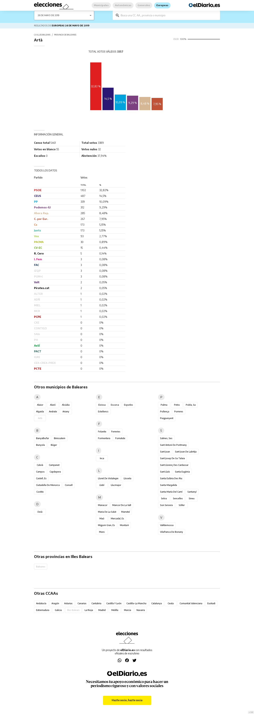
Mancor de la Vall (121, 505)
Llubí (101, 485)
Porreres (178, 411)
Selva (164, 498)
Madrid (102, 610)
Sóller (182, 505)
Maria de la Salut (107, 511)
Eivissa (102, 404)
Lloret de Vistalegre (108, 478)
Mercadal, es (117, 518)
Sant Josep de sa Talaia (172, 458)
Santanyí (192, 491)
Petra (177, 404)
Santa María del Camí (171, 491)
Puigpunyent (166, 418)
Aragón (55, 603)
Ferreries (115, 431)
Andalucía (41, 603)
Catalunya (156, 603)
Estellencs (103, 411)
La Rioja (89, 610)
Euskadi (211, 603)
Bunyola (40, 445)
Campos (40, 471)
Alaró (53, 404)
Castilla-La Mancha (136, 603)
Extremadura (42, 610)
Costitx (40, 491)
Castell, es (41, 478)
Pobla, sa (191, 404)
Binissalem (59, 438)
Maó (101, 518)
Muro (102, 531)
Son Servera (166, 505)
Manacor (102, 505)
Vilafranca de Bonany (171, 531)
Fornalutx (120, 438)
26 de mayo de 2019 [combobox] (48, 15)
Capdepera (55, 471)
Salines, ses (166, 438)
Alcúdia (66, 404)
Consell (69, 485)
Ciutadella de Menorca (48, 485)
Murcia (127, 610)
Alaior (40, 404)
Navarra (140, 610)
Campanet (54, 465)
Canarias (82, 603)
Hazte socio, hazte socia (127, 700)
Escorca (115, 404)
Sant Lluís (165, 471)
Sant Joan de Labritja (186, 451)
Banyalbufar (42, 438)
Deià (40, 511)
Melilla (114, 610)
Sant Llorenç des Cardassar (174, 465)
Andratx (53, 411)
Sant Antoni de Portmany (173, 445)
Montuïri (124, 525)
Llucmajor (116, 485)
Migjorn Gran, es (106, 525)
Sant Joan (165, 451)
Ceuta (171, 603)
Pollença (164, 411)
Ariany (65, 411)
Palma (164, 404)
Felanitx (102, 431)
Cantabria (96, 603)
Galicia (58, 610)
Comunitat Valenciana (191, 603)
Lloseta (127, 478)
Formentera (104, 438)
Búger (54, 445)
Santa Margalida (168, 485)
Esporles (128, 404)
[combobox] (169, 15)
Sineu (191, 498)
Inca (102, 458)
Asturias (68, 603)
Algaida (40, 411)
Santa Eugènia (182, 471)
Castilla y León (113, 603)
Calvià (40, 465)
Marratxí (125, 511)
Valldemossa (166, 525)
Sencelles (178, 498)
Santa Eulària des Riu (171, 478)
